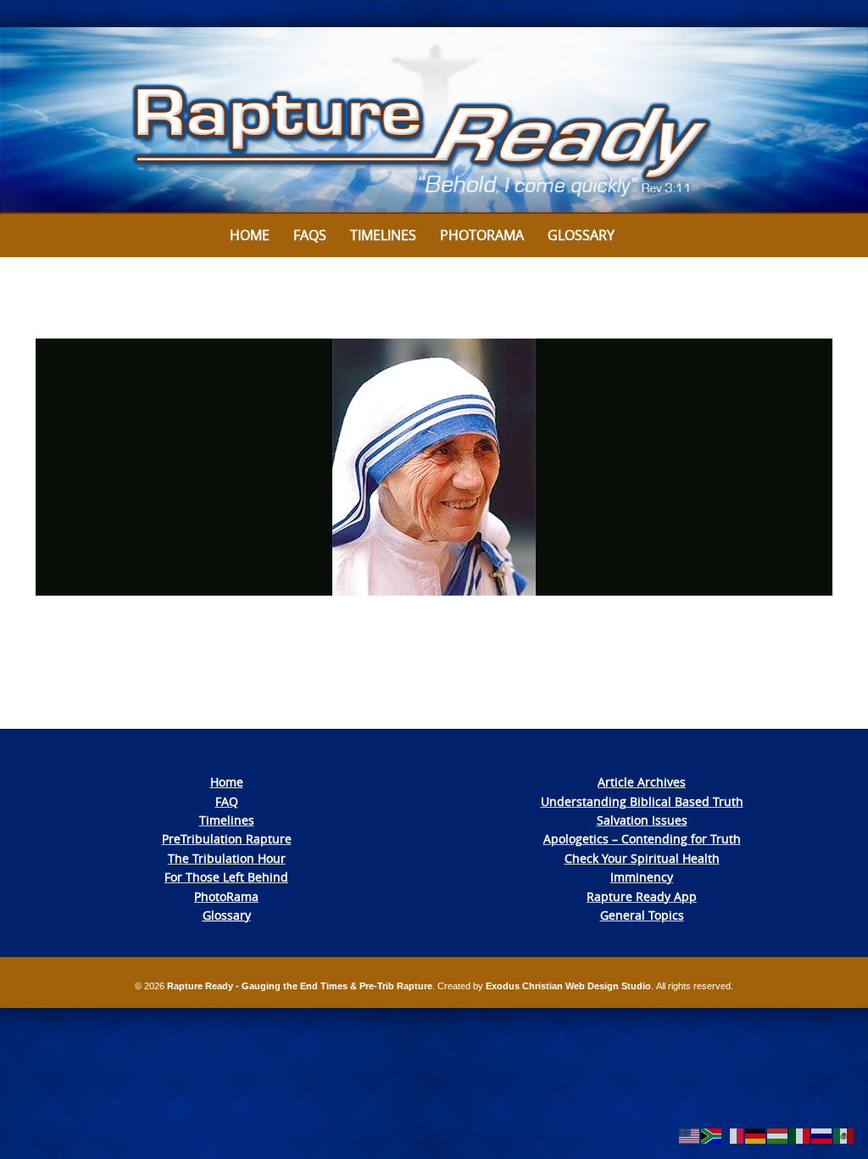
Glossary (581, 235)
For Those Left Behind (226, 877)
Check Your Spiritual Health (642, 858)
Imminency (641, 877)
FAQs (309, 235)
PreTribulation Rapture (227, 839)
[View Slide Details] (434, 120)
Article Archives (642, 782)
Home (250, 235)
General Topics (642, 915)
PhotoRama (226, 896)
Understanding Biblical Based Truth (642, 801)
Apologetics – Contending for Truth (642, 839)
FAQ (226, 801)
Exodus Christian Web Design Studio (568, 986)
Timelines (383, 235)
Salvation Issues (642, 820)
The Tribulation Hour (227, 858)
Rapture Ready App (642, 896)
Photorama (482, 235)
